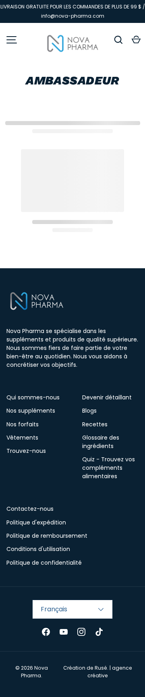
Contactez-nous (30, 509)
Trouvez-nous (26, 451)
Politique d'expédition (36, 522)
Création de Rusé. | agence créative (97, 671)
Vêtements (22, 438)
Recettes (95, 424)
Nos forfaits (22, 424)
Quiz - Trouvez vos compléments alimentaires (108, 467)
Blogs (89, 411)
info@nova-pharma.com (72, 15)
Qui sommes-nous (33, 397)
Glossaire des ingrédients (100, 442)
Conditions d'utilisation (38, 549)
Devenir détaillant (107, 397)
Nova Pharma (34, 671)
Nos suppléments (30, 411)
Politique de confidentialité (44, 563)
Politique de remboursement (46, 536)
